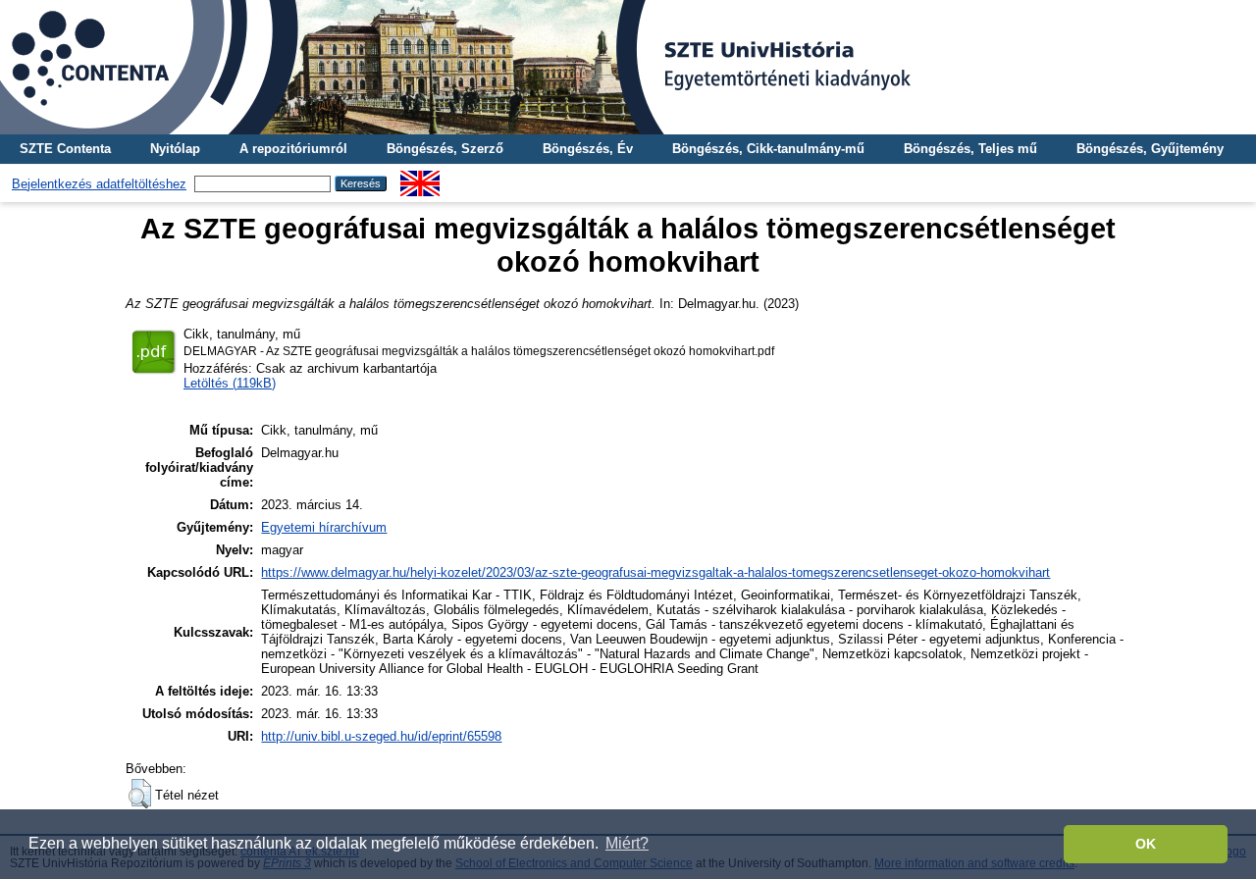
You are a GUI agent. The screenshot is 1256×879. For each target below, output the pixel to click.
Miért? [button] (627, 843)
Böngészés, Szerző (445, 148)
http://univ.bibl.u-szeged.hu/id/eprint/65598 (381, 736)
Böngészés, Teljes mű (970, 148)
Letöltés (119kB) (229, 383)
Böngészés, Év (588, 148)
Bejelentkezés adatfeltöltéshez (99, 184)
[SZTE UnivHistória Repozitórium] (628, 67)
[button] (140, 793)
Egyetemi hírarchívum (324, 527)
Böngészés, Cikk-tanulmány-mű (768, 148)
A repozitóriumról (293, 148)
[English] (420, 178)
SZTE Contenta (65, 148)
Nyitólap (175, 148)
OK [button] (1145, 844)
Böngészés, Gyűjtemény (1150, 148)
